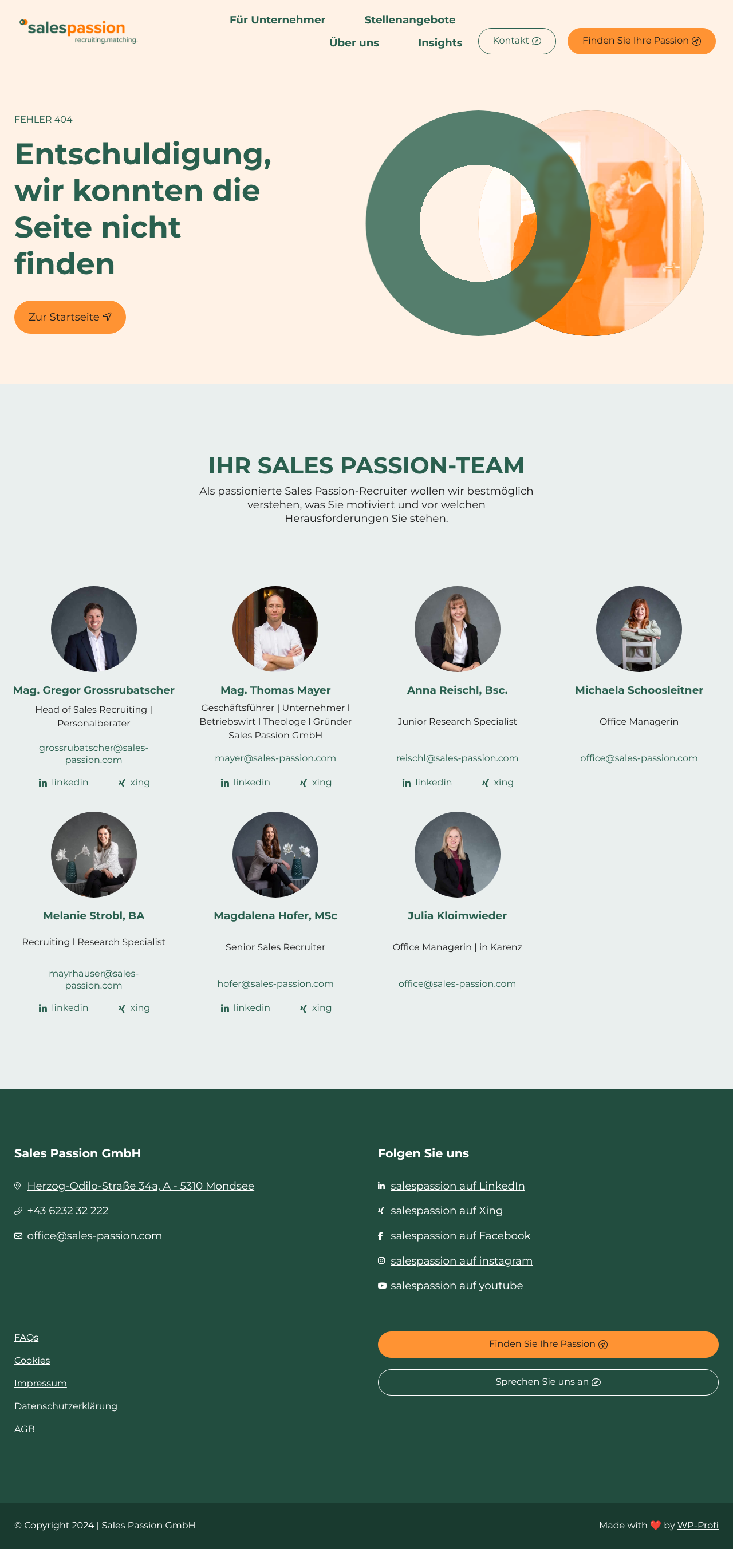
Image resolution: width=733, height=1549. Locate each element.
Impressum (40, 1383)
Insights (440, 42)
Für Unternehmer (278, 19)
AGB (24, 1429)
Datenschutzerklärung (65, 1406)
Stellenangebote (409, 19)
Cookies (32, 1361)
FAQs (26, 1338)
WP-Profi (698, 1525)
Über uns (354, 42)
